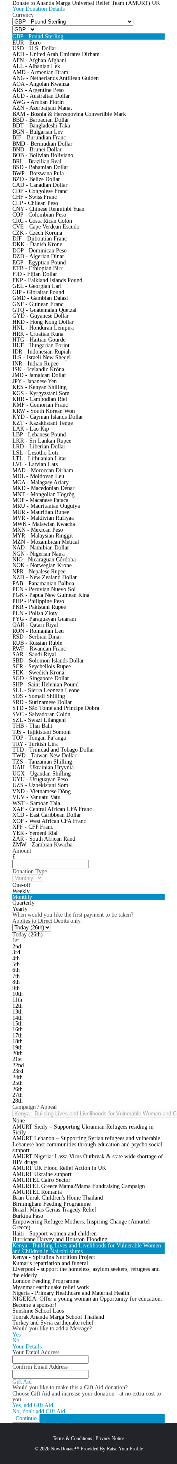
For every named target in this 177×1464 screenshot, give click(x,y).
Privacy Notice (109, 1438)
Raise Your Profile (125, 1448)
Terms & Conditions (72, 1438)
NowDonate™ (65, 1448)
